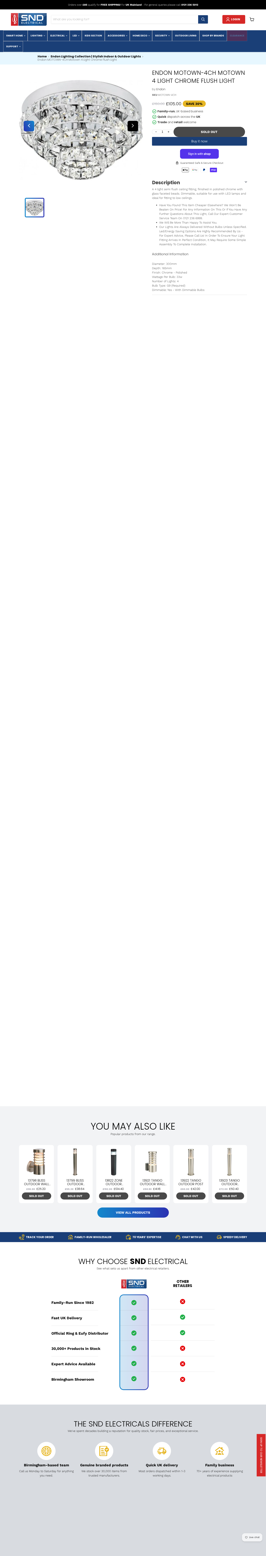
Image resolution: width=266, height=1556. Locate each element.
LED (75, 35)
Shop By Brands (213, 35)
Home (42, 56)
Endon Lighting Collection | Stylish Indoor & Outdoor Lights (96, 56)
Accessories (116, 35)
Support (12, 46)
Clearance (237, 35)
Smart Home (14, 35)
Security (161, 35)
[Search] (203, 19)
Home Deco (140, 35)
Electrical (57, 35)
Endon (160, 89)
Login (235, 19)
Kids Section (93, 35)
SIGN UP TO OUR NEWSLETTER (261, 1455)
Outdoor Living (186, 35)
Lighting (37, 35)
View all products (133, 1212)
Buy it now (199, 141)
